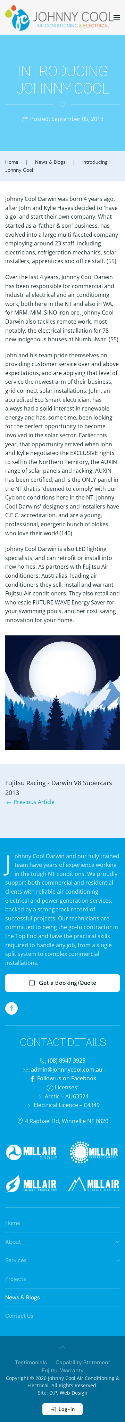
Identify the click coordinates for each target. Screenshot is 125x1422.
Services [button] (16, 1260)
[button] (117, 17)
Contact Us (19, 1315)
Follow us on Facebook (66, 1078)
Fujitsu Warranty (63, 1370)
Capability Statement (83, 1362)
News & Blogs (22, 1297)
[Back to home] (59, 17)
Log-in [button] (66, 1409)
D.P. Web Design (68, 1392)
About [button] (13, 1241)
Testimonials (31, 1362)
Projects (15, 1279)
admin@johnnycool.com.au (66, 1069)
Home (12, 1223)
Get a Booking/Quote (68, 982)
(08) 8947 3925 (66, 1060)
